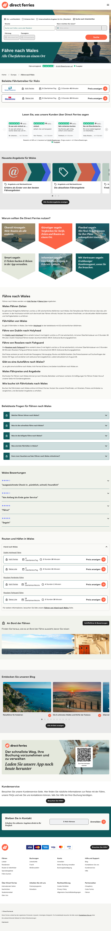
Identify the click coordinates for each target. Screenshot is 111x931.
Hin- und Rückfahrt (13, 19)
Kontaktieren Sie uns (92, 865)
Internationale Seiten (9, 886)
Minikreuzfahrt (34, 868)
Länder (4, 862)
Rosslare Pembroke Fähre (13, 578)
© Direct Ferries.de (7, 911)
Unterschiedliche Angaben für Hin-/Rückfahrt (55, 19)
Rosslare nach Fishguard (15, 347)
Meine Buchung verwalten (66, 865)
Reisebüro (32, 889)
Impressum (5, 922)
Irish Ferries (31, 301)
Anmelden (60, 862)
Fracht (31, 865)
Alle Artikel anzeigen (55, 725)
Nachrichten (6, 889)
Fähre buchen (6, 874)
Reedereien (6, 865)
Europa (13, 75)
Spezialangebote (7, 871)
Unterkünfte (33, 862)
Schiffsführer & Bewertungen (96, 623)
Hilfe (86, 871)
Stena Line (42, 301)
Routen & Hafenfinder (9, 868)
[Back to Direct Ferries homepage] (18, 5)
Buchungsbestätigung (64, 868)
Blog (86, 862)
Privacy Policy (62, 889)
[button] (56, 415)
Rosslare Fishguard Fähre (13, 593)
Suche (96, 37)
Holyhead (37, 326)
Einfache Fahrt (29, 19)
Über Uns (5, 895)
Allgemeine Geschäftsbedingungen (69, 892)
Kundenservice (90, 868)
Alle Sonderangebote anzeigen (55, 202)
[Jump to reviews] (55, 66)
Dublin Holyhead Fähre (12, 553)
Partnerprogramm (35, 886)
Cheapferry (88, 886)
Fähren (87, 892)
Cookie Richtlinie (63, 886)
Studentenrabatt (7, 892)
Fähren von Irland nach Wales (56, 608)
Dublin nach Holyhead (14, 335)
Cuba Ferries (89, 889)
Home (4, 75)
